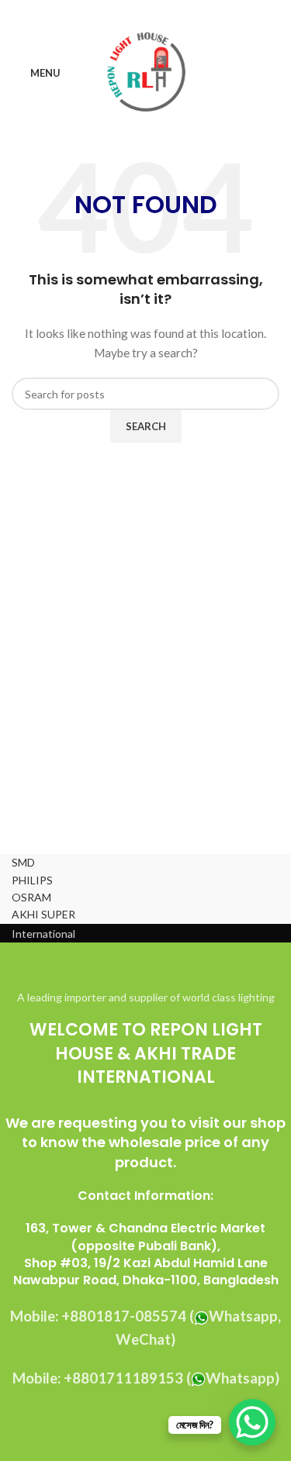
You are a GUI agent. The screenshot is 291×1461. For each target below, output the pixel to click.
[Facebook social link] (106, 11)
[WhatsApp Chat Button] (252, 1422)
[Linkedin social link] (165, 11)
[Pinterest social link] (145, 11)
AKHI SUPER (43, 914)
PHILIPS (32, 880)
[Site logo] (145, 72)
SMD (23, 862)
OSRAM (31, 897)
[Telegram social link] (184, 11)
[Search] (274, 73)
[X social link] (126, 11)
